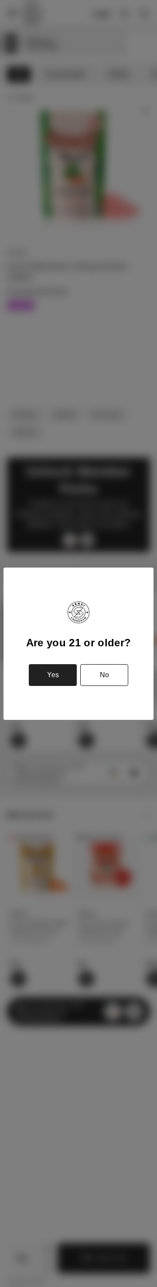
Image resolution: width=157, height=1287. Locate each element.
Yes (53, 675)
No (104, 675)
